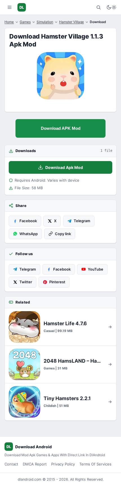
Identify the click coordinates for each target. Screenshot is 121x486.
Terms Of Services (95, 464)
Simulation (45, 22)
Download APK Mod (60, 128)
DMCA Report (35, 464)
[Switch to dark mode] (111, 7)
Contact (11, 464)
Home (9, 22)
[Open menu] (10, 7)
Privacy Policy (63, 464)
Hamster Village (71, 22)
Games (25, 22)
